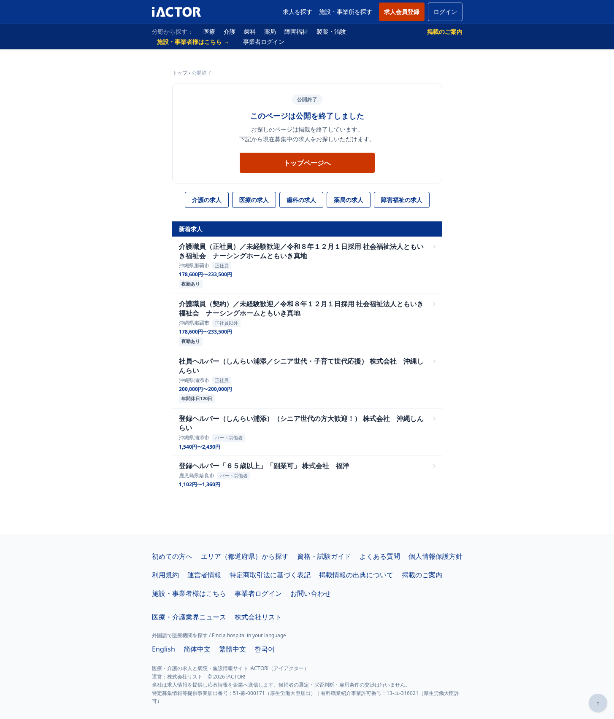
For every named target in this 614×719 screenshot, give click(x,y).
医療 (209, 31)
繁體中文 (232, 649)
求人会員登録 (401, 12)
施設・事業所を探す (345, 12)
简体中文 (197, 649)
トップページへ (307, 162)
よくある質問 (380, 556)
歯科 (250, 31)
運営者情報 (204, 574)
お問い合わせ (310, 593)
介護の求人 (207, 200)
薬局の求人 (348, 200)
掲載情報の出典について (356, 574)
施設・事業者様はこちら (189, 593)
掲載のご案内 (445, 31)
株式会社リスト (258, 617)
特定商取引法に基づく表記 (270, 574)
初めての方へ (172, 556)
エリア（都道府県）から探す (245, 556)
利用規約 (165, 574)
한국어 (264, 649)
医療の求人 (254, 200)
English (163, 649)
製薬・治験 (331, 31)
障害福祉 (296, 31)
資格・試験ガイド (324, 556)
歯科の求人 (301, 200)
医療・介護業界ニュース (189, 617)
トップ (179, 72)
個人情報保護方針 (435, 556)
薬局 (270, 31)
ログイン (445, 12)
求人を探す (297, 12)
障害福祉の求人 (401, 200)
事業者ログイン (263, 42)
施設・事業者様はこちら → (193, 42)
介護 (229, 31)
